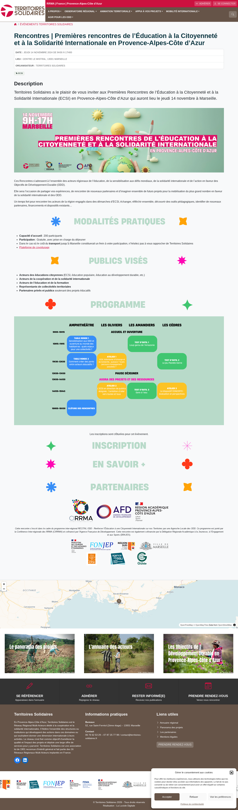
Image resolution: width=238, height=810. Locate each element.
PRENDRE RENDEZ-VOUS (175, 744)
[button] (231, 772)
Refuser (194, 796)
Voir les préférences (220, 796)
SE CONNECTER (226, 3)
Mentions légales (168, 736)
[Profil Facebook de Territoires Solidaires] (17, 760)
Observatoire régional (80, 11)
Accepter (167, 796)
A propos (54, 11)
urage (46, 247)
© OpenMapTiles (200, 624)
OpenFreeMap (186, 624)
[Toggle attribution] (234, 625)
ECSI (20, 73)
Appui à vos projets (148, 11)
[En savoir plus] (39, 653)
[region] (119, 604)
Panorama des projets (171, 727)
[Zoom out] (4, 588)
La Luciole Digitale (125, 805)
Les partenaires (168, 732)
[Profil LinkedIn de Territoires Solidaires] (25, 760)
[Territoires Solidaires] (22, 10)
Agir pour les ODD (59, 17)
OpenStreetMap (225, 624)
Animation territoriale (115, 11)
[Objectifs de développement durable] (198, 653)
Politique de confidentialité (192, 804)
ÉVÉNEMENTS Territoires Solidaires (46, 24)
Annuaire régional (169, 722)
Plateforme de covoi (30, 247)
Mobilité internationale (182, 11)
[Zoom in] (4, 584)
